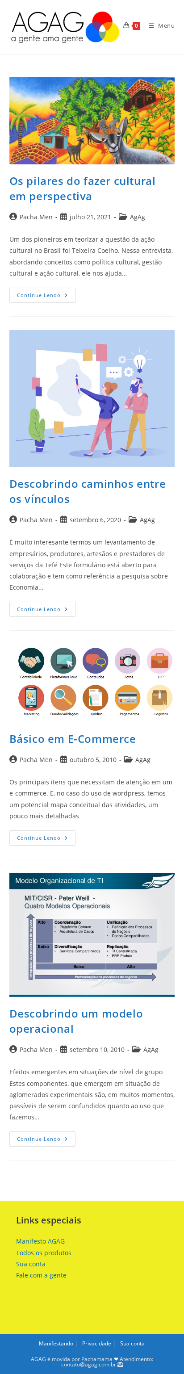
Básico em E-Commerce (72, 738)
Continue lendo (46, 297)
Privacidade (96, 1343)
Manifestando (56, 1343)
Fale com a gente (41, 1275)
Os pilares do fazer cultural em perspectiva (82, 188)
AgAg (137, 217)
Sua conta (31, 1264)
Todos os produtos (43, 1252)
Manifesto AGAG (40, 1241)
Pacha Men (36, 217)
